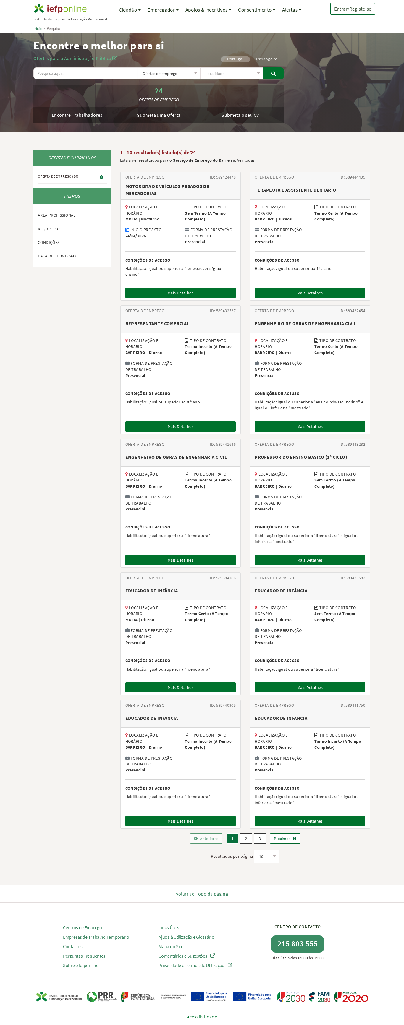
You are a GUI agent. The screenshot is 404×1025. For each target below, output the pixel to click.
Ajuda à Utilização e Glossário (186, 937)
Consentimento (255, 10)
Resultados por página (232, 856)
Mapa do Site (171, 946)
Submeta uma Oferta (158, 115)
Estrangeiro (266, 58)
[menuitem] (130, 13)
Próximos (282, 838)
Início (37, 28)
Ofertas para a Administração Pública (72, 58)
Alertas (290, 10)
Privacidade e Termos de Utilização (192, 965)
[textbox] (169, 73)
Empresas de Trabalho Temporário (96, 937)
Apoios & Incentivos (207, 10)
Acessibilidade (202, 1017)
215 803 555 (297, 943)
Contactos (72, 946)
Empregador (162, 10)
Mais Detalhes (180, 293)
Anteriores (209, 838)
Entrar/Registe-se (352, 9)
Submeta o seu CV (240, 115)
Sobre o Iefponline (80, 965)
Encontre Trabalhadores (77, 115)
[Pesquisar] (273, 73)
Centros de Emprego (82, 927)
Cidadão (128, 10)
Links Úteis (169, 927)
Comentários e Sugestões (183, 956)
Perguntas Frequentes (84, 956)
